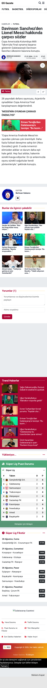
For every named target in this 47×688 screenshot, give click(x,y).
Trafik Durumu (33, 622)
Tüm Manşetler (33, 628)
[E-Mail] (18, 198)
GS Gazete (7, 3)
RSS (8, 647)
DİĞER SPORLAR (33, 9)
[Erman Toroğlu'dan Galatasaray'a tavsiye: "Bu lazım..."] (35, 239)
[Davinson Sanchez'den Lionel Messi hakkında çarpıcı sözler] (23, 74)
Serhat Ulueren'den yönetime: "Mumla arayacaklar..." (9, 249)
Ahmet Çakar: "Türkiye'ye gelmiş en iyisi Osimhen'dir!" (11, 271)
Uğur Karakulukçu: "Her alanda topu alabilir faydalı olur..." (33, 227)
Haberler (6, 24)
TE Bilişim (30, 655)
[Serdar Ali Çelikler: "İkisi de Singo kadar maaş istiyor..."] (12, 217)
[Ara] (40, 3)
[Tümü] (44, 454)
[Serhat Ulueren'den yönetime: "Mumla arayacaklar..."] (12, 239)
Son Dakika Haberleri (12, 637)
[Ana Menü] (43, 3)
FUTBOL (5, 9)
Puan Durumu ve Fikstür (9, 629)
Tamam (4, 666)
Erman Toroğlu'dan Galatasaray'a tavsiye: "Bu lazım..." (34, 249)
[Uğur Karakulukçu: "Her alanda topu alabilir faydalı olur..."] (35, 217)
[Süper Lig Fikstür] (44, 533)
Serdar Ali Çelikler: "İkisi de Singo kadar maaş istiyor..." (11, 227)
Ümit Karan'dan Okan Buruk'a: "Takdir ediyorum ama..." (34, 271)
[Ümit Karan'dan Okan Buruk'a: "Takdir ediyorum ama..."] (35, 261)
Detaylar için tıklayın (24, 524)
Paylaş (7, 91)
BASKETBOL (18, 9)
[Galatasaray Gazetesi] (23, 610)
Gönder (7, 316)
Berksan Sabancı (23, 193)
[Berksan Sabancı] (8, 194)
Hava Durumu (10, 622)
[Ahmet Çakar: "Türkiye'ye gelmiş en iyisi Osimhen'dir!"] (12, 261)
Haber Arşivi (32, 637)
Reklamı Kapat (38, 675)
